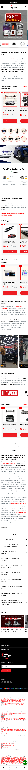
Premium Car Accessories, (9, 463)
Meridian (6, 733)
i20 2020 (25, 720)
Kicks (13, 745)
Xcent (15, 721)
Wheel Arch (8, 757)
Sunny (5, 745)
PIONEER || (8, 215)
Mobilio (23, 730)
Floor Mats (24, 758)
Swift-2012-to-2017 (21, 698)
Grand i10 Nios (19, 720)
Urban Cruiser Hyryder (12, 713)
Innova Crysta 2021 (16, 712)
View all (25, 86)
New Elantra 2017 (21, 719)
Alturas (2, 703)
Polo (14, 741)
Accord (2, 729)
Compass (2, 733)
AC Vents (17, 761)
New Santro (5, 721)
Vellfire (9, 714)
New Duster (3, 743)
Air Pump (8, 764)
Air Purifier (5, 763)
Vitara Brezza (13, 700)
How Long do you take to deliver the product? (11, 594)
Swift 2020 (5, 699)
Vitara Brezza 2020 (18, 700)
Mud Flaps (22, 756)
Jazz (17, 730)
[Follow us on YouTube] (11, 682)
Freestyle (2, 736)
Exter (9, 718)
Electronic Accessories (7, 321)
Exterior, (10, 319)
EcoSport (2, 735)
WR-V (25, 730)
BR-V (2, 731)
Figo (19, 735)
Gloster (9, 727)
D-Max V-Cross (6, 747)
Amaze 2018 (17, 729)
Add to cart (10, 251)
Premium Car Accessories (12, 58)
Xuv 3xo (12, 705)
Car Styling (10, 750)
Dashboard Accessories (15, 750)
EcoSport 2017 (7, 735)
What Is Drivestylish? (7, 539)
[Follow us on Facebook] (2, 682)
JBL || (2, 215)
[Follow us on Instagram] (5, 682)
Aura (16, 718)
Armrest (12, 759)
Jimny (18, 701)
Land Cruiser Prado (4, 714)
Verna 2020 (23, 721)
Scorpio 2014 (22, 703)
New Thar (17, 703)
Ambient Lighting (19, 759)
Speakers (9, 763)
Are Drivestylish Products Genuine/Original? (8, 552)
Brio (20, 729)
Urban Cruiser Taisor (19, 713)
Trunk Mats (8, 759)
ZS (19, 727)
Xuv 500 (3, 705)
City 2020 (11, 730)
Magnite (2, 745)
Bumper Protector (17, 756)
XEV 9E (5, 703)
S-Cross (10, 698)
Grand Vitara (8, 700)
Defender (2, 716)
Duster (6, 743)
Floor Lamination (19, 757)
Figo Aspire (22, 735)
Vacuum (5, 764)
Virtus (2, 741)
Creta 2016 (19, 718)
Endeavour (11, 735)
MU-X (2, 747)
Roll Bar (15, 757)
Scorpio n (17, 704)
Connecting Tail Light (4, 760)
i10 (22, 720)
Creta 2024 (7, 719)
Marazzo (15, 705)
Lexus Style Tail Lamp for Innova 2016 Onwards (9, 109)
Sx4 (5, 700)
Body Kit (12, 757)
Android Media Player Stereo (14, 762)
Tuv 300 (20, 704)
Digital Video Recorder (22, 763)
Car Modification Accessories (18, 503)
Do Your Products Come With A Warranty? (10, 559)
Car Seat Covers (13, 758)
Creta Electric (13, 718)
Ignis (8, 698)
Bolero (10, 703)
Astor (2, 727)
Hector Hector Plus (16, 727)
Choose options (10, 120)
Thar (19, 703)
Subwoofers (16, 763)
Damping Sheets (7, 762)
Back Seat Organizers (20, 758)
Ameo (7, 741)
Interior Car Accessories (12, 749)
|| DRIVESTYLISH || (6, 213)
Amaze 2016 (13, 729)
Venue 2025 (6, 718)
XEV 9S (8, 703)
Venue (10, 719)
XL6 (16, 701)
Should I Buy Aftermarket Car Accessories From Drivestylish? (9, 545)
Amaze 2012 (9, 729)
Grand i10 (15, 720)
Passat (12, 741)
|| (4, 215)
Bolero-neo (13, 703)
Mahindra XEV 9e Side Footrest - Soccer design (9, 241)
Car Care (6, 750)
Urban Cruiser (6, 713)
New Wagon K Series (7, 701)
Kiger (11, 743)
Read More (4, 527)
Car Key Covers (20, 764)
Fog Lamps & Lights (11, 760)
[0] (25, 7)
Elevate (5, 729)
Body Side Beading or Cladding (5, 756)
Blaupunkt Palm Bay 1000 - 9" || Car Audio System (9, 283)
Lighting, (18, 319)
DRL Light (24, 759)
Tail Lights (13, 761)
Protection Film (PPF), (21, 512)
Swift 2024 (8, 699)
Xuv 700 (6, 705)
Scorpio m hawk (13, 704)
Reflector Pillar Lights (8, 761)
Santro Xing (9, 721)
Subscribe (6, 671)
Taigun (5, 741)
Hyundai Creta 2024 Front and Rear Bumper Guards (9, 425)
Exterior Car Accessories (5, 749)
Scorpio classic (8, 704)
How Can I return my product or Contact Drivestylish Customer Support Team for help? (12, 602)
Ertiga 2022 (5, 698)
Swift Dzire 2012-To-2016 (14, 699)
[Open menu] (2, 7)
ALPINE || (13, 215)
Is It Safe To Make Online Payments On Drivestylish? (11, 580)
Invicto (3, 701)
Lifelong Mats (4, 759)
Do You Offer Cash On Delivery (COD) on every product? (11, 566)
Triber (9, 743)
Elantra (17, 719)
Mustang (6, 736)
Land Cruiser (24, 713)
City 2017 (8, 730)
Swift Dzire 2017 (21, 699)
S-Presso (13, 698)
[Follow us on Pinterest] (8, 682)
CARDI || (23, 213)
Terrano (10, 745)
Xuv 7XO (9, 705)
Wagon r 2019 (13, 701)
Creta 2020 (3, 719)
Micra (8, 745)
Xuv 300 (23, 704)
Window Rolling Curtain (7, 758)
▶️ (21, 365)
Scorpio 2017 (4, 704)
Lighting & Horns (19, 749)
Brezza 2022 (23, 700)
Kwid (13, 743)
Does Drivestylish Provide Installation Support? (11, 587)
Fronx (20, 701)
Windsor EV (5, 727)
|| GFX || (19, 213)
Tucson (13, 721)
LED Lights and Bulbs (17, 760)
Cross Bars (4, 757)
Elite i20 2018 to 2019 (10, 720)
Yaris (11, 714)
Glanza (2, 713)
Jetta (9, 741)
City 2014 (5, 730)
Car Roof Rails (13, 756)
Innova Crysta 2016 (10, 712)
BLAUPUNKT (14, 213)
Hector (11, 727)
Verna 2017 (18, 721)
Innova (6, 712)
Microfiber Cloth (15, 764)
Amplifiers (12, 763)
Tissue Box (15, 759)
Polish (2, 764)
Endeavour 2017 (15, 735)
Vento (16, 741)
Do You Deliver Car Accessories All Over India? (11, 573)
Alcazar (2, 718)
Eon (2, 721)
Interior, (14, 319)
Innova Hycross (22, 712)
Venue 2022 (14, 719)
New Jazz (19, 730)
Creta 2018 (23, 718)
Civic (15, 730)
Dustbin (11, 764)
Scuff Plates (20, 761)
